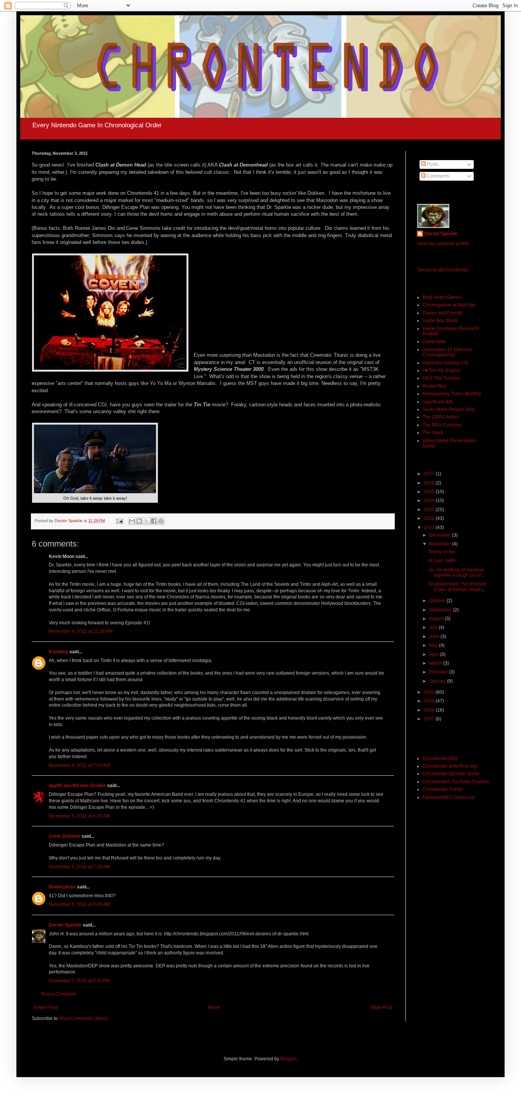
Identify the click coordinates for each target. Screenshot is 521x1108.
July (434, 627)
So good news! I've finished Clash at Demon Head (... (457, 586)
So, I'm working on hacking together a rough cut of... (456, 572)
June (435, 636)
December (440, 535)
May (434, 645)
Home (214, 1007)
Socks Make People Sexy (449, 409)
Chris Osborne (64, 836)
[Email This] (132, 521)
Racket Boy (434, 386)
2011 (430, 527)
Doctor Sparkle (65, 925)
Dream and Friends (443, 313)
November (440, 544)
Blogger (288, 1058)
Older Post (381, 1007)
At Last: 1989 (441, 560)
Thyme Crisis (441, 552)
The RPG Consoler (442, 425)
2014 (430, 500)
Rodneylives (62, 887)
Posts (432, 164)
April (434, 654)
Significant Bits (438, 401)
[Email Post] (119, 520)
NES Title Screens (441, 378)
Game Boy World (440, 320)
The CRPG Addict (441, 417)
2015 (430, 491)
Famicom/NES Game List (448, 797)
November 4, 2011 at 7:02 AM (79, 765)
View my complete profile (443, 243)
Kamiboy (58, 651)
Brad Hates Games (442, 297)
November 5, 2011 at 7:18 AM (79, 866)
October (438, 600)
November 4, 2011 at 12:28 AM (81, 631)
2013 (430, 509)
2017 (430, 473)
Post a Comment (58, 994)
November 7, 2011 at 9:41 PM (79, 980)
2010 (430, 692)
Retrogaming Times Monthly (452, 393)
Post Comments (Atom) (84, 1018)
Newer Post (46, 1007)
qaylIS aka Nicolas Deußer (77, 785)
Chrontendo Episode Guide (451, 773)
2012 (430, 518)
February (439, 672)
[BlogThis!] (139, 521)
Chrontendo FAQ (440, 758)
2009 (430, 701)
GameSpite (434, 341)
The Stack (433, 432)
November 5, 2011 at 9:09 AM (79, 904)
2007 (430, 719)
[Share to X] (146, 521)
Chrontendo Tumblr (443, 789)
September (441, 610)
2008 (430, 710)
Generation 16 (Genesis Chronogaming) (447, 352)
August (437, 618)
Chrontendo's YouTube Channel (456, 781)
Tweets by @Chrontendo (442, 270)
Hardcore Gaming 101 (446, 363)
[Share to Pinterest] (161, 521)
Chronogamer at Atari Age (449, 305)
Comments (437, 176)
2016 (430, 483)
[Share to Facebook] (154, 521)
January (438, 681)
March (436, 663)
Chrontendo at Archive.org (450, 766)
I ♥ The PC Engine (441, 370)
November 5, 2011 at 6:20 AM (79, 816)
